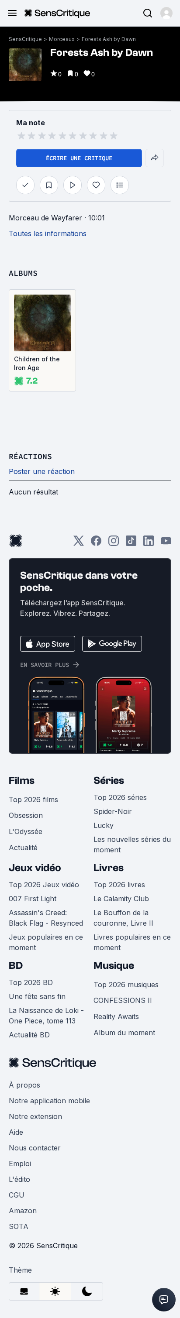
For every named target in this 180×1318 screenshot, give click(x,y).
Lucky (103, 825)
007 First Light (32, 898)
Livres (108, 868)
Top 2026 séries (120, 797)
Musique (113, 965)
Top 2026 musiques (126, 984)
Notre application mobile (49, 1100)
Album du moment (124, 1032)
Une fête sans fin (37, 996)
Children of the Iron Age (37, 363)
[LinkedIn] (148, 543)
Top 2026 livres (119, 884)
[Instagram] (113, 543)
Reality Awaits (116, 1016)
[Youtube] (166, 543)
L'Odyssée (25, 831)
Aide (16, 1132)
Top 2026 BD (31, 982)
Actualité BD (29, 1034)
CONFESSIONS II (122, 1000)
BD (16, 965)
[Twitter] (78, 543)
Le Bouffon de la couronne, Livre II (123, 917)
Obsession (26, 815)
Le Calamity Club (121, 898)
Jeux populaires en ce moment (46, 942)
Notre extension (35, 1116)
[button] (166, 13)
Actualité (23, 847)
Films (22, 780)
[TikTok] (131, 543)
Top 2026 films (33, 799)
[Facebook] (96, 543)
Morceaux (62, 39)
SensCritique (25, 39)
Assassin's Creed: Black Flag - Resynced (46, 917)
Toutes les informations (48, 233)
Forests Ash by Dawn (109, 39)
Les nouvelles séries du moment (132, 844)
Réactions (30, 456)
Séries (108, 780)
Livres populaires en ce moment (132, 942)
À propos (24, 1085)
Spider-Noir (112, 811)
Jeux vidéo (35, 868)
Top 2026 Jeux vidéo (44, 884)
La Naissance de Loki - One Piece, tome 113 (46, 1015)
